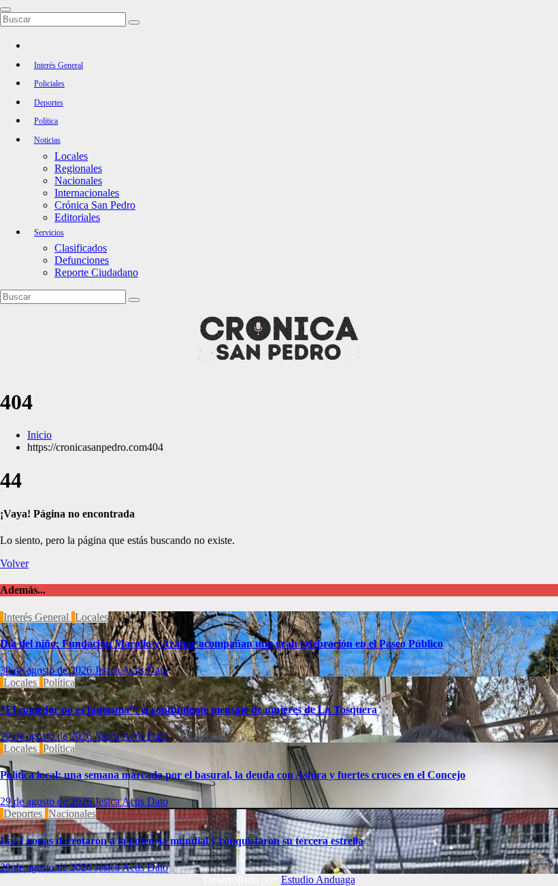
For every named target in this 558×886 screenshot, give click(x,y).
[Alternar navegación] (5, 9)
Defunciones (81, 260)
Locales (71, 156)
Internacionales (86, 193)
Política (46, 121)
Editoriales (77, 217)
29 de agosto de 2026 (47, 736)
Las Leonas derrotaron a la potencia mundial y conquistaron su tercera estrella (181, 841)
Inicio (39, 435)
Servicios (49, 232)
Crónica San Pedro (94, 205)
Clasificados (80, 248)
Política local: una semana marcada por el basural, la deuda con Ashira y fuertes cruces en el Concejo (232, 775)
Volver (14, 563)
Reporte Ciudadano (96, 272)
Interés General (58, 65)
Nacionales (78, 180)
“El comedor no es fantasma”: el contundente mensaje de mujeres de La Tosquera (188, 709)
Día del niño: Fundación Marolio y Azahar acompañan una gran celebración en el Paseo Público (221, 643)
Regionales (78, 168)
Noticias (47, 140)
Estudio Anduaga (318, 879)
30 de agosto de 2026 (47, 670)
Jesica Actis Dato (131, 670)
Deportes (48, 102)
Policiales (49, 83)
